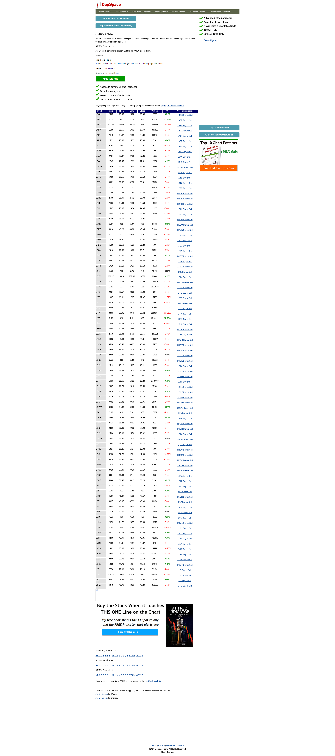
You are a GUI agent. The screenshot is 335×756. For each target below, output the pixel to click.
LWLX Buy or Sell (184, 549)
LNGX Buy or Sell (184, 345)
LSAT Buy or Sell (185, 486)
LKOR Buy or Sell (184, 329)
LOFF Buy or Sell (185, 382)
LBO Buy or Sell (185, 162)
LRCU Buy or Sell (184, 455)
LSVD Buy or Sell (184, 507)
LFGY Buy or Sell (184, 251)
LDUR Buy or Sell (184, 220)
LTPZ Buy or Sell (185, 586)
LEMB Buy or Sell (184, 230)
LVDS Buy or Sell (185, 533)
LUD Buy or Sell (185, 518)
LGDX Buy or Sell (184, 256)
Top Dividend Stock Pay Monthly (116, 26)
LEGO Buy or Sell (185, 225)
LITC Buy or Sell (185, 293)
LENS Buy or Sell (184, 235)
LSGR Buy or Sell (184, 497)
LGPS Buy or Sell (184, 288)
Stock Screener (104, 12)
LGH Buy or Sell (185, 261)
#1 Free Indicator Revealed (116, 18)
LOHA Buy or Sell (184, 387)
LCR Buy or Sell (185, 172)
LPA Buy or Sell (185, 413)
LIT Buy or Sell (185, 570)
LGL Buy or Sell (185, 272)
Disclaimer (170, 745)
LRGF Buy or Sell (184, 465)
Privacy (161, 745)
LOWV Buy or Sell (185, 408)
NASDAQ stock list (153, 681)
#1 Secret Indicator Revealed (219, 135)
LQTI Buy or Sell (185, 444)
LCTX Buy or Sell (185, 188)
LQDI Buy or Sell (185, 434)
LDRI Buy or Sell (185, 209)
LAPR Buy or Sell (184, 141)
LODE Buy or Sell (184, 361)
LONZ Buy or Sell (184, 392)
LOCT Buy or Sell (184, 356)
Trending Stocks (161, 12)
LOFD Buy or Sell (184, 376)
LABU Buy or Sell (184, 125)
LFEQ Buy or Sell (184, 246)
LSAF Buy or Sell (185, 481)
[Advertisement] (218, 84)
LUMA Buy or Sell (184, 523)
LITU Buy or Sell (185, 308)
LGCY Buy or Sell (184, 565)
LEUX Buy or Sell (184, 240)
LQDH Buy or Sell (185, 429)
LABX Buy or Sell (185, 131)
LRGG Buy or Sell (185, 471)
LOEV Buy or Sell (184, 371)
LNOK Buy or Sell (184, 350)
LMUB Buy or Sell (185, 340)
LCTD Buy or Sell (184, 178)
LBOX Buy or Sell (184, 115)
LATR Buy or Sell (185, 152)
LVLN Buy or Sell (185, 544)
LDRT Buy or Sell (184, 214)
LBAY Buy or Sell (185, 157)
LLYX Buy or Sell (185, 335)
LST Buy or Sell (185, 502)
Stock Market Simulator (220, 12)
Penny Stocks (122, 12)
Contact (180, 745)
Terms (154, 745)
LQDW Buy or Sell (185, 439)
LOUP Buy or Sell (184, 403)
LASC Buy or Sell (184, 146)
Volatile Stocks (178, 12)
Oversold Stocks (197, 12)
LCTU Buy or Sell (184, 183)
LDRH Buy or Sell (184, 204)
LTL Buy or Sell (184, 580)
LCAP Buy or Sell (184, 560)
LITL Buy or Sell (185, 303)
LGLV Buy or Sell (185, 277)
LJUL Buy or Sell (185, 324)
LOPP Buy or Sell (184, 397)
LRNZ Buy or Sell (184, 476)
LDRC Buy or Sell (184, 199)
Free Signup (210, 40)
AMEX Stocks (102, 694)
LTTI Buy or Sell (185, 512)
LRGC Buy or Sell (185, 460)
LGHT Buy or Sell (184, 267)
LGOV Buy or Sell (185, 282)
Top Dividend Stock (219, 127)
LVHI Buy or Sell (185, 539)
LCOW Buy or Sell (185, 167)
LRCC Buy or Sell (184, 450)
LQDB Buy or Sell (184, 424)
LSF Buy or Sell (185, 492)
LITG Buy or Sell (185, 298)
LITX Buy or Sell (185, 314)
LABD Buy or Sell (184, 120)
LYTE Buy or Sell (185, 554)
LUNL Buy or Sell (185, 528)
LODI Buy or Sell (185, 366)
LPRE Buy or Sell (184, 418)
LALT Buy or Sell (185, 136)
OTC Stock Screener (141, 12)
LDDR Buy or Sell (184, 193)
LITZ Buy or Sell (185, 319)
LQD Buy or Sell (185, 575)
